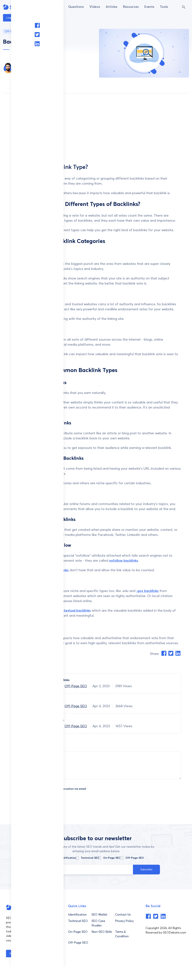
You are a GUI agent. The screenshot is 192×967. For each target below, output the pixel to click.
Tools (164, 7)
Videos (94, 7)
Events (149, 7)
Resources (131, 7)
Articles (111, 7)
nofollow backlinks (123, 560)
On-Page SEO (112, 858)
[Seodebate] (148, 917)
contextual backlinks (74, 610)
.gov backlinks (147, 591)
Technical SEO (90, 858)
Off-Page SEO (75, 686)
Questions (76, 7)
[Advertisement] (96, 129)
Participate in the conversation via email (59, 789)
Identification (67, 858)
